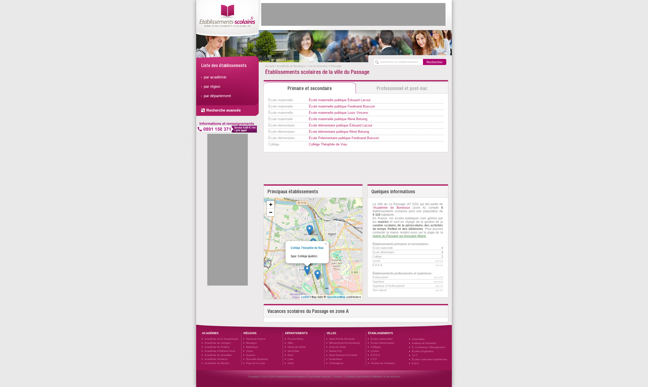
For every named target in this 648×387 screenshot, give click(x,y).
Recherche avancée (223, 110)
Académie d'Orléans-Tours (220, 351)
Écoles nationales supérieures (429, 359)
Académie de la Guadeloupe (221, 338)
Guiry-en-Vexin (337, 347)
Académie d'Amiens (216, 359)
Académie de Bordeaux (291, 66)
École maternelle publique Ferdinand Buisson (342, 106)
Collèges (376, 347)
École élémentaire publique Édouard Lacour (340, 125)
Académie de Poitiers (217, 347)
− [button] (270, 212)
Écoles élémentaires (382, 342)
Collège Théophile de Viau (328, 144)
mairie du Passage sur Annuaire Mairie (399, 236)
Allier (290, 342)
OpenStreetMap (336, 296)
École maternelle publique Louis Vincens (338, 113)
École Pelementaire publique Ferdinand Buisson (344, 138)
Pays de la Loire (255, 363)
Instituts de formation (424, 343)
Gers (290, 355)
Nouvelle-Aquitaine (257, 359)
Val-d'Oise (293, 351)
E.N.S (415, 363)
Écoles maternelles (382, 338)
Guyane (250, 355)
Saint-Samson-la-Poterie (343, 355)
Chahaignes (336, 363)
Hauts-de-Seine (297, 347)
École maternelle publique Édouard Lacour (340, 100)
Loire (290, 359)
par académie (215, 77)
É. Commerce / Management (428, 347)
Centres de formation (383, 363)
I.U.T (414, 355)
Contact (337, 376)
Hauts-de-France (256, 338)
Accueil (269, 66)
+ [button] (270, 204)
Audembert (335, 359)
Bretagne (251, 342)
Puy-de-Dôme (295, 338)
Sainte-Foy (335, 351)
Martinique (252, 347)
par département (217, 96)
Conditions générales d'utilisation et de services (372, 376)
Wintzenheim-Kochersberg (344, 342)
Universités (418, 339)
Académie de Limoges (218, 342)
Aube (291, 363)
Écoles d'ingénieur (422, 351)
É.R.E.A (375, 355)
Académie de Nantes (217, 363)
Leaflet (305, 296)
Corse (249, 351)
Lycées (375, 351)
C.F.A (374, 359)
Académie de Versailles (218, 355)
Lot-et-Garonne (318, 66)
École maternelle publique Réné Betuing (338, 119)
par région (212, 86)
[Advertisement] (353, 14)
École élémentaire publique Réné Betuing (339, 132)
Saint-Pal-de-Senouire (342, 338)
